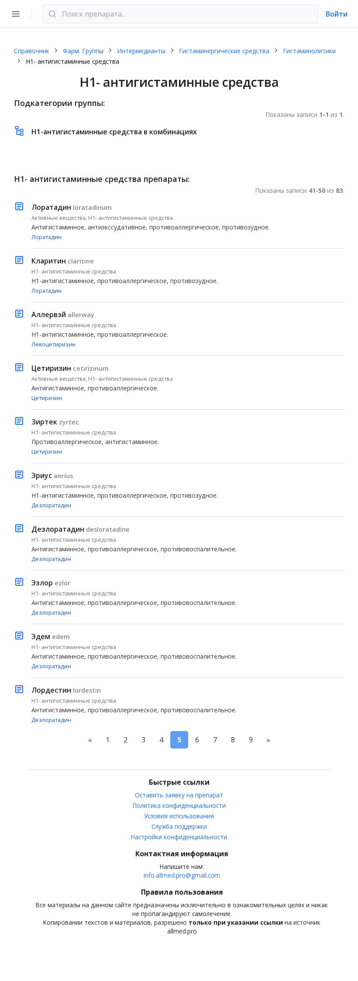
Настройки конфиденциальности (179, 837)
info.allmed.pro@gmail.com (182, 875)
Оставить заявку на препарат (179, 795)
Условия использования (179, 816)
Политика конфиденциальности (179, 805)
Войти (337, 14)
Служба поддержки (179, 826)
